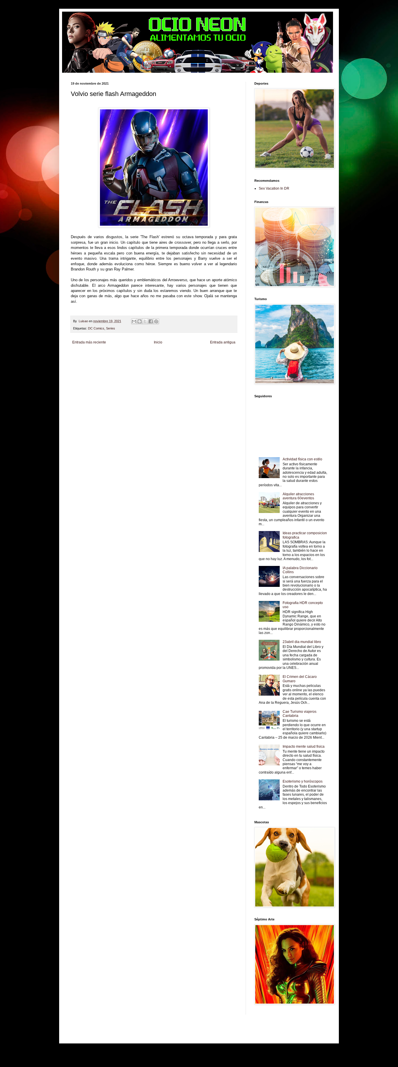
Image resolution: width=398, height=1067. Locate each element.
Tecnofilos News (109, 360)
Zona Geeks (218, 356)
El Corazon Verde (220, 365)
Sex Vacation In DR (274, 188)
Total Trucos (175, 360)
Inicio (158, 342)
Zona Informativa (82, 356)
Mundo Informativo (134, 365)
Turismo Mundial (159, 365)
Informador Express (148, 356)
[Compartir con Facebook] (151, 321)
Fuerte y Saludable (153, 360)
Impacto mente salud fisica (304, 746)
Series (110, 328)
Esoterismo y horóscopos (303, 781)
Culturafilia (78, 370)
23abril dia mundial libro (302, 642)
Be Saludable (103, 356)
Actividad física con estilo (302, 459)
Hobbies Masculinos (84, 360)
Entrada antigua (222, 342)
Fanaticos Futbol (93, 365)
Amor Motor (93, 370)
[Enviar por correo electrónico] (134, 321)
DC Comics (96, 328)
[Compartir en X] (145, 321)
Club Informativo (173, 356)
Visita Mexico (198, 365)
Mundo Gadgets (211, 360)
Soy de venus (130, 360)
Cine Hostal (192, 360)
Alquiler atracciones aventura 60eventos (298, 496)
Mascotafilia (113, 365)
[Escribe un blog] (139, 321)
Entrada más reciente (89, 342)
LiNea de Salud (124, 356)
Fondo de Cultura (197, 356)
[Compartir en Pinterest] (156, 321)
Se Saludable (180, 365)
